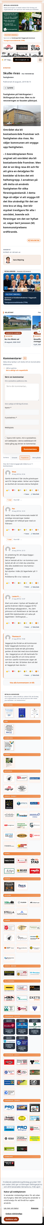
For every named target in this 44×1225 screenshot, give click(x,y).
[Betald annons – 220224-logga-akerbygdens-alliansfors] (35, 948)
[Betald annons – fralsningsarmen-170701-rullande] (9, 927)
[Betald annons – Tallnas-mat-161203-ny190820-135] (9, 778)
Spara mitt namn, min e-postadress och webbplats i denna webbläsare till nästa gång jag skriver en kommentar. (20, 441)
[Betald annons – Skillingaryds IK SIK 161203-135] (9, 1062)
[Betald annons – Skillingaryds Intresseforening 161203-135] (35, 1128)
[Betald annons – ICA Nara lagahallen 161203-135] (22, 778)
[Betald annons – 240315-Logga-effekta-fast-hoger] (22, 803)
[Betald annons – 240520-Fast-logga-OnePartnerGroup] (22, 912)
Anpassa (34, 1208)
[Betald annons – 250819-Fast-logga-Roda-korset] (22, 860)
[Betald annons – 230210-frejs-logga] (22, 886)
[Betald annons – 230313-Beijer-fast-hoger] (22, 871)
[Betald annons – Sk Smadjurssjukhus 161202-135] (22, 825)
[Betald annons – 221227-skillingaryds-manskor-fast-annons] (9, 1138)
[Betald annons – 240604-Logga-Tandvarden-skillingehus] (9, 845)
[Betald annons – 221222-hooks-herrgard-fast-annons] (22, 788)
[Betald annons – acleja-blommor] (9, 871)
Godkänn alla (11, 1219)
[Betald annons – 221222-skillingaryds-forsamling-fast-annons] (9, 948)
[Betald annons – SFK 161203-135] (9, 1092)
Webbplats (9, 427)
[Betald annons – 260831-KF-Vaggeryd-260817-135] (9, 746)
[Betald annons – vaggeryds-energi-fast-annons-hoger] (9, 1163)
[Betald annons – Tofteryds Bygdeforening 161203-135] (22, 1138)
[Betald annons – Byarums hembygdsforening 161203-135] (9, 1118)
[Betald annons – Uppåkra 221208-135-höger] (35, 998)
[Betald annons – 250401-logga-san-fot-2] (9, 804)
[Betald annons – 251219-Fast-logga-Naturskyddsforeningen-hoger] (9, 1148)
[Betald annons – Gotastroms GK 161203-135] (9, 1082)
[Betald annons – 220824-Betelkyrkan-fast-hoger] (9, 958)
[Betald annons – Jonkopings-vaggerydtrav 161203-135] (35, 1082)
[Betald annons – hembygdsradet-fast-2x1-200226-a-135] (35, 1118)
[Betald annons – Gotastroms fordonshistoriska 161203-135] (22, 1118)
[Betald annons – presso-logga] (9, 988)
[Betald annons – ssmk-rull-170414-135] (22, 1062)
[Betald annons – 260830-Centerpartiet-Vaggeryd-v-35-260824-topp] (22, 22)
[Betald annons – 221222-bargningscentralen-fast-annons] (22, 973)
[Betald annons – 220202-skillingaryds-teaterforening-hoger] (35, 1108)
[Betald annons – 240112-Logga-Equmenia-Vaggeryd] (22, 948)
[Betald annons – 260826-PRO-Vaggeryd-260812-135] (9, 712)
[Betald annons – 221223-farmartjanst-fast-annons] (22, 815)
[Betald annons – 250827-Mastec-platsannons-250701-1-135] (9, 729)
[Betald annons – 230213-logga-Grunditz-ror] (35, 815)
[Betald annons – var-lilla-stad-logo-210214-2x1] (35, 47)
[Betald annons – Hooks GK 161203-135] (22, 1082)
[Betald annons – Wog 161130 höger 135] (35, 1008)
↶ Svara (26, 494)
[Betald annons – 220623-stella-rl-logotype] (9, 912)
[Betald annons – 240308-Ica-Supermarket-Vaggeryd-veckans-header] (8, 47)
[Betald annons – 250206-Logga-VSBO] (9, 902)
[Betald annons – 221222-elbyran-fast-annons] (35, 803)
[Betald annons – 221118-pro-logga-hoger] (9, 1107)
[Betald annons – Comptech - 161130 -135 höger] (22, 988)
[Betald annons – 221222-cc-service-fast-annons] (35, 973)
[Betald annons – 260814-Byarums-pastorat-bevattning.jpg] (9, 762)
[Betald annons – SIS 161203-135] (35, 1062)
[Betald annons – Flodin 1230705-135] (22, 902)
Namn (8, 407)
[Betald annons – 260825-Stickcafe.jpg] (35, 712)
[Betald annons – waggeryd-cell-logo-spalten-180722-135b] (9, 1008)
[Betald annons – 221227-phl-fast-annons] (9, 825)
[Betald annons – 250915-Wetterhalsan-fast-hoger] (9, 835)
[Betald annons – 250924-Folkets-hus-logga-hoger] (9, 886)
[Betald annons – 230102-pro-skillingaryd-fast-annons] (22, 1128)
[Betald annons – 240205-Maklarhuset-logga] (35, 902)
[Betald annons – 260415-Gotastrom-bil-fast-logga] (22, 47)
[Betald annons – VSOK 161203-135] (35, 1072)
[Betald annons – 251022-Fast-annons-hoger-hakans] (22, 835)
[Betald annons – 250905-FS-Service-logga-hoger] (35, 835)
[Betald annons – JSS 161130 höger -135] (9, 998)
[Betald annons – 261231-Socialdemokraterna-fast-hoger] (9, 1025)
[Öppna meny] (40, 60)
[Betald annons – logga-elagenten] (35, 871)
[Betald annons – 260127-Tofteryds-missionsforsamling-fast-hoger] (22, 937)
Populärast (24, 458)
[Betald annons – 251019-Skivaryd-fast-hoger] (22, 1148)
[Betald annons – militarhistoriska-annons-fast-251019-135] (35, 1138)
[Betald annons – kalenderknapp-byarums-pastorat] (35, 937)
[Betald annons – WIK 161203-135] (9, 1072)
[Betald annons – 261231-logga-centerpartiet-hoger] (35, 1026)
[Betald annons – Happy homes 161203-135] (9, 860)
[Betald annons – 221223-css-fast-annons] (9, 815)
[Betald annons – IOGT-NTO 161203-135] (9, 1128)
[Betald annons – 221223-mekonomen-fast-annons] (9, 973)
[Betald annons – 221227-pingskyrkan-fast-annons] (22, 927)
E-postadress (11, 417)
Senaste (14, 458)
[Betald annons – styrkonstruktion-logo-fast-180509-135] (22, 998)
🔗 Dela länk (35, 494)
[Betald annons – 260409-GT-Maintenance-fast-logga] (35, 825)
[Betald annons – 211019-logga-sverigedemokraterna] (9, 1041)
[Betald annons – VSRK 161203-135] (22, 1072)
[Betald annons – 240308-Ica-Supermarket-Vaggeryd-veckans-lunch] (9, 788)
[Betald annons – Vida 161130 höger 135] (22, 1008)
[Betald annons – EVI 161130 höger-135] (35, 988)
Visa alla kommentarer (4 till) (22, 682)
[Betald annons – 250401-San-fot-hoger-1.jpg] (22, 845)
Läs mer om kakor (11, 1208)
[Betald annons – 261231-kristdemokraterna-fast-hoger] (22, 1025)
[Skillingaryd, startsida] (22, 60)
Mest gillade (36, 458)
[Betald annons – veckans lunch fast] (35, 778)
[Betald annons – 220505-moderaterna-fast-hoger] (22, 1042)
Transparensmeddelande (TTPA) (14, 40)
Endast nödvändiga (14, 1213)
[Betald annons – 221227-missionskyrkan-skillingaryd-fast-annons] (35, 927)
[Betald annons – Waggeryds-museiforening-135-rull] (22, 1107)
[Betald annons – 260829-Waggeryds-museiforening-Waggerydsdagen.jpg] (22, 712)
